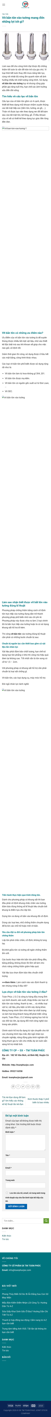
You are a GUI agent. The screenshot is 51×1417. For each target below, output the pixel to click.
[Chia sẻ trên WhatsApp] (13, 1086)
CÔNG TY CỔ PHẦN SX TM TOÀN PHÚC (21, 1265)
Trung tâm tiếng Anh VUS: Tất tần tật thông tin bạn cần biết (24, 1330)
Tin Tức (5, 14)
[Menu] (3, 4)
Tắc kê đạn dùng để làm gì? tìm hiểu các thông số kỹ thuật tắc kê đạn (13, 1100)
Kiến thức (6, 1236)
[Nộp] (46, 1220)
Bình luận (10, 1132)
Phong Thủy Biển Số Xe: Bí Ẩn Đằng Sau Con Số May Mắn (25, 1296)
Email (8, 1168)
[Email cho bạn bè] (28, 1086)
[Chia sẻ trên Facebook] (18, 1086)
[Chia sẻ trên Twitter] (23, 1086)
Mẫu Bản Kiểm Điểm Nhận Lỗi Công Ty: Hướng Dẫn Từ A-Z (24, 1304)
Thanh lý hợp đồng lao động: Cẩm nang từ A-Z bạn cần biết (24, 1322)
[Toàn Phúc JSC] (26, 4)
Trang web (10, 1180)
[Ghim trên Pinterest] (33, 1086)
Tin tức (5, 1239)
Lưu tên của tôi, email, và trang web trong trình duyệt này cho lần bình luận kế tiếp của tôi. (25, 1197)
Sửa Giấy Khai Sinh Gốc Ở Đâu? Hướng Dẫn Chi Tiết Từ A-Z (25, 1313)
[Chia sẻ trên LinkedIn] (37, 1086)
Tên (7, 1155)
